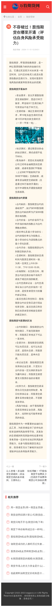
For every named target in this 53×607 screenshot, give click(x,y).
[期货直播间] (26, 8)
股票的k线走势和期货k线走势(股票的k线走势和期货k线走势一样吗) (30, 551)
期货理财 (16, 49)
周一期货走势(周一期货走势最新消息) (30, 507)
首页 (20, 16)
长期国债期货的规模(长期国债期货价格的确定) (30, 558)
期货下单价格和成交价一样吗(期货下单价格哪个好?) (30, 529)
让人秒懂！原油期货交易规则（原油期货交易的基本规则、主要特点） (15, 475)
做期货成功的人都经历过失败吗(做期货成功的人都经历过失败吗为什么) (30, 543)
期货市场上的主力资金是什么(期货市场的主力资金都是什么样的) (30, 565)
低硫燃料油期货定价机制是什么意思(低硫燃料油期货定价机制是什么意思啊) (30, 573)
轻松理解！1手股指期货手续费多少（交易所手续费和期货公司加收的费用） (37, 477)
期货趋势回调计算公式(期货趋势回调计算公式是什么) (30, 514)
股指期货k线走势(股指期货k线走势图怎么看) (30, 536)
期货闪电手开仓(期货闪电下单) (27, 522)
